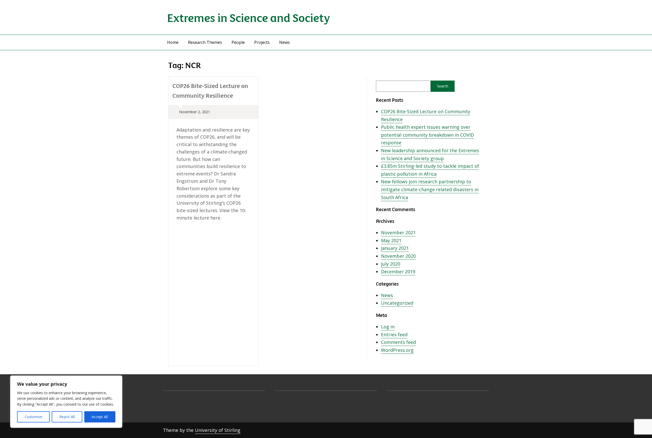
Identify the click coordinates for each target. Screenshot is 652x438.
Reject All (67, 416)
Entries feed (394, 334)
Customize (33, 416)
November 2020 (398, 256)
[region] (66, 402)
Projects (262, 42)
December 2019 (398, 271)
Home (173, 42)
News (284, 42)
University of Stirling (217, 430)
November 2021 (398, 232)
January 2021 (395, 248)
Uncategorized (397, 303)
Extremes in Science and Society (248, 17)
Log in (388, 327)
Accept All (100, 416)
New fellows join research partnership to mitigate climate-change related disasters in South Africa (430, 189)
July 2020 (390, 264)
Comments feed (398, 342)
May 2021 (391, 240)
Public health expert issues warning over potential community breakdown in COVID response (427, 135)
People (238, 42)
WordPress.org (397, 350)
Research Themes (205, 42)
